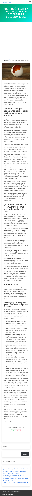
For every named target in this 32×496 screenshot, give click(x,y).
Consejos (8, 59)
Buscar (25, 454)
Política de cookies (6, 491)
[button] (30, 2)
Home (3, 59)
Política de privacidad (15, 491)
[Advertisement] (16, 38)
